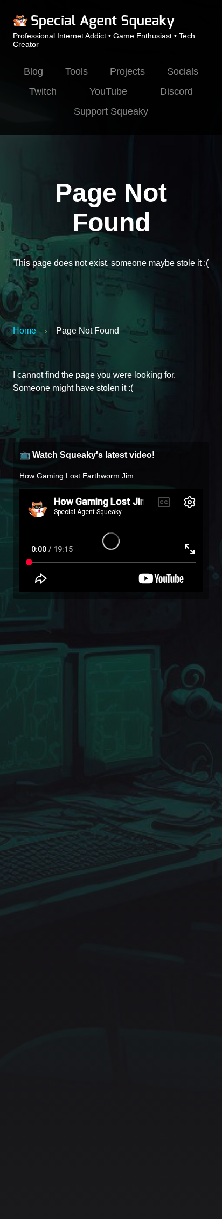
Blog (33, 71)
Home (24, 330)
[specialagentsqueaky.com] (94, 27)
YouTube (108, 91)
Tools (76, 71)
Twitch (43, 91)
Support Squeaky (111, 111)
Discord (176, 91)
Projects (127, 71)
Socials (182, 71)
